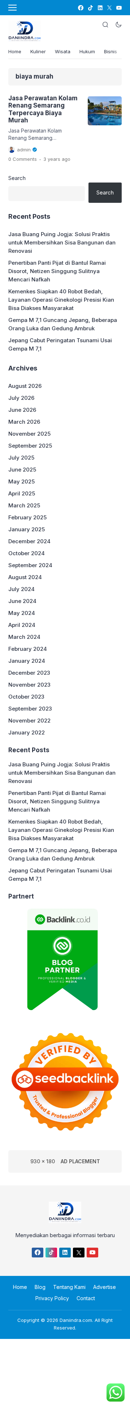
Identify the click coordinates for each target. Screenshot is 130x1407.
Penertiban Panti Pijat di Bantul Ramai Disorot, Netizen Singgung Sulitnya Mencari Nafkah (57, 271)
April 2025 (21, 493)
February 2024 (27, 648)
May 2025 (21, 481)
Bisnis (110, 51)
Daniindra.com (76, 1320)
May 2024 (21, 613)
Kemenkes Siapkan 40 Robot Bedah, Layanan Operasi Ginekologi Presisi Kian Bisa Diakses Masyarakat (61, 299)
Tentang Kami (69, 1287)
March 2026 (24, 421)
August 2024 (25, 577)
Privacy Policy (52, 1298)
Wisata (62, 51)
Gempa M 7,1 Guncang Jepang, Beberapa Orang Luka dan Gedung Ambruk (62, 324)
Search (17, 178)
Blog (40, 1287)
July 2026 (21, 397)
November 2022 (29, 720)
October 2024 (26, 553)
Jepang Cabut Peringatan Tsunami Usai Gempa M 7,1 (60, 344)
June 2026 (22, 409)
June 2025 (22, 469)
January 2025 (26, 529)
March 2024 (24, 636)
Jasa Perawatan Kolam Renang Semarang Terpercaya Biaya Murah (43, 109)
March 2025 (24, 505)
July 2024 (21, 589)
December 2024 (29, 541)
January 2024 (26, 660)
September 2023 (30, 708)
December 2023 (29, 672)
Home (14, 51)
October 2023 (26, 696)
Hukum (87, 51)
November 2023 (29, 684)
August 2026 (25, 385)
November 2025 (29, 433)
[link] (80, 8)
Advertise (104, 1287)
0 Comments (22, 159)
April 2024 (21, 624)
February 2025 (27, 517)
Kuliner (38, 51)
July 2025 (21, 457)
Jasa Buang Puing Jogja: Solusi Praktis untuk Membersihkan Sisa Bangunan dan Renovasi (62, 242)
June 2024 (22, 601)
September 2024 (30, 565)
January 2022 (26, 732)
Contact (86, 1298)
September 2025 (30, 445)
